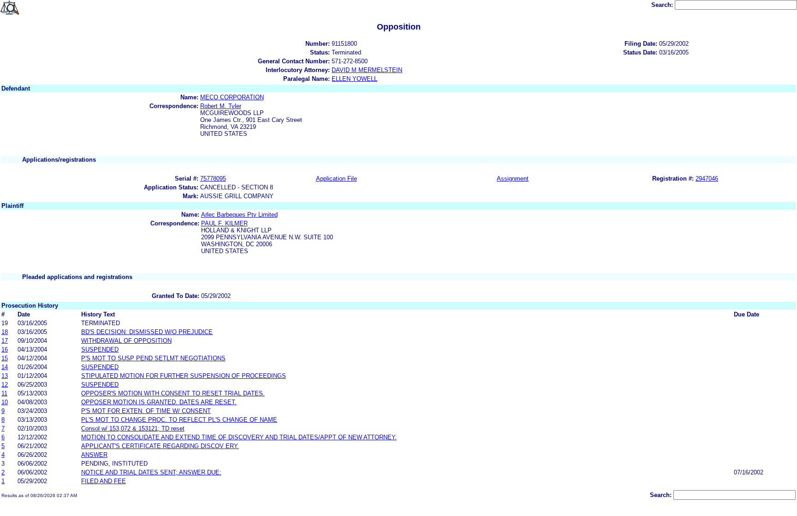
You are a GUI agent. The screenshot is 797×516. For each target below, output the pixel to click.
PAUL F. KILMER (224, 223)
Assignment (513, 178)
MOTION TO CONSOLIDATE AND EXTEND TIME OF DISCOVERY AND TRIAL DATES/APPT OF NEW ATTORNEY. (239, 437)
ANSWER (94, 454)
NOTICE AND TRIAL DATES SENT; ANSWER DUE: (151, 472)
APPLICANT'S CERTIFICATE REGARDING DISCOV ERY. (160, 446)
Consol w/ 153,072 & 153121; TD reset (132, 428)
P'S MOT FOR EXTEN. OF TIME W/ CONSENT (146, 410)
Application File (336, 178)
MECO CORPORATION (232, 97)
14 (4, 367)
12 (4, 384)
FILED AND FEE (103, 481)
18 (4, 331)
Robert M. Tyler (220, 106)
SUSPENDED (100, 349)
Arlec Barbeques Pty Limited (239, 214)
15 (4, 358)
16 (4, 349)
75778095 (213, 178)
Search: (663, 4)
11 (4, 393)
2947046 (707, 178)
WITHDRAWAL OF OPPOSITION (126, 340)
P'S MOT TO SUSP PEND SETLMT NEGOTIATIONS (153, 358)
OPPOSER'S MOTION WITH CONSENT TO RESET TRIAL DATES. (173, 393)
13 (4, 375)
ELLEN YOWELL (354, 78)
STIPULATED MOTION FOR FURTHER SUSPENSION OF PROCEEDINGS (183, 375)
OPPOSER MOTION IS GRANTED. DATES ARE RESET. (159, 402)
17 (4, 340)
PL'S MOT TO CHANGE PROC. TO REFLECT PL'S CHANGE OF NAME (179, 419)
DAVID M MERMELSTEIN (367, 70)
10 (4, 402)
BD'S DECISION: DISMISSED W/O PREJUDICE (147, 331)
